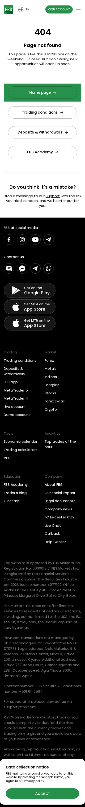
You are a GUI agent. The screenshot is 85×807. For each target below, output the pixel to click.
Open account (59, 9)
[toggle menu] (78, 9)
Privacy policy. (34, 781)
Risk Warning (15, 717)
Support (53, 195)
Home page (40, 92)
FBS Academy (40, 152)
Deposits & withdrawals (40, 132)
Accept (42, 793)
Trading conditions (40, 112)
